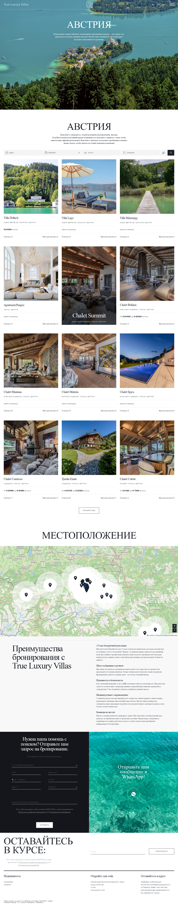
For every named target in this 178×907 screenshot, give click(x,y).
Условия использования (60, 812)
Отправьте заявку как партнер (154, 887)
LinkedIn (7, 885)
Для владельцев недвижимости (155, 890)
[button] (155, 630)
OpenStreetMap (162, 635)
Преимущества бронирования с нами (107, 882)
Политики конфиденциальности (32, 812)
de (163, 4)
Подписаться (162, 851)
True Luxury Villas (16, 4)
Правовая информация (151, 882)
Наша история (97, 885)
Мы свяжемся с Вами (150, 893)
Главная (84, 13)
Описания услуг (98, 890)
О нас (93, 887)
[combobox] (14, 779)
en (158, 4)
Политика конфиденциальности (155, 885)
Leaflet (151, 635)
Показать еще (89, 510)
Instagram (8, 882)
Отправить (44, 825)
